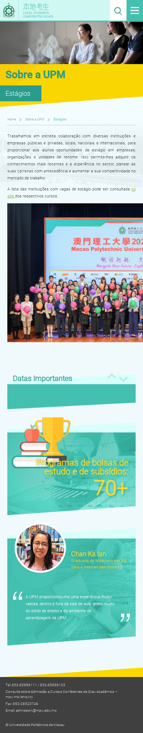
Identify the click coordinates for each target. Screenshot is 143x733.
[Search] (118, 10)
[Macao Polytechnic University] (9, 10)
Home (11, 119)
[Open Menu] (134, 10)
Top (128, 714)
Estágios (60, 119)
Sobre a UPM (34, 119)
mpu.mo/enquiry (19, 697)
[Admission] (49, 10)
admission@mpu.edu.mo (36, 710)
